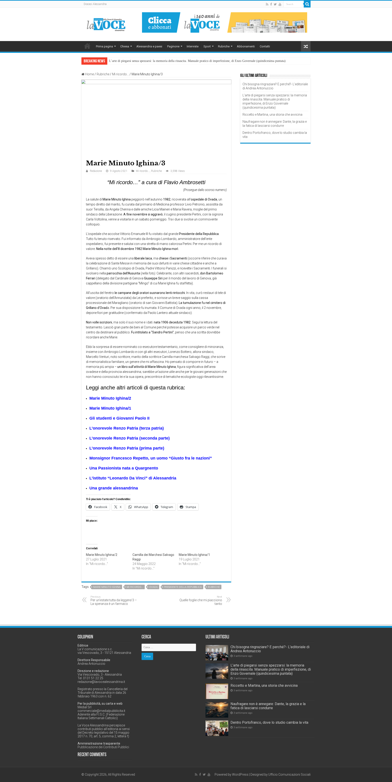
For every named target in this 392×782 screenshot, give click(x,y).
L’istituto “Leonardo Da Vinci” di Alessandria (132, 478)
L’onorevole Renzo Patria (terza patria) (126, 428)
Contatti (265, 46)
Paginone (173, 46)
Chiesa (124, 46)
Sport (207, 46)
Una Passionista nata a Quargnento (123, 468)
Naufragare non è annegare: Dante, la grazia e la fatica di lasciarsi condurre (268, 706)
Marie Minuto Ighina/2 (110, 398)
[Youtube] (280, 4)
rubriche (214, 587)
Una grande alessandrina (113, 488)
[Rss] (267, 4)
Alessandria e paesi (149, 46)
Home (87, 46)
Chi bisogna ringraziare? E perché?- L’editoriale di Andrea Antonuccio (269, 649)
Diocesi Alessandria (95, 4)
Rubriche (224, 46)
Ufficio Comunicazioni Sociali (289, 774)
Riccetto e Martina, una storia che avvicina (272, 114)
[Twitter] (275, 4)
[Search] (307, 4)
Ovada (153, 587)
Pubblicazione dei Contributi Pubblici (103, 747)
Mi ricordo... (120, 74)
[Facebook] (271, 4)
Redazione (96, 171)
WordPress (240, 774)
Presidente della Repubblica (183, 587)
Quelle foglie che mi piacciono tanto (200, 600)
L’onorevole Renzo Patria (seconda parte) (129, 438)
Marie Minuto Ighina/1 (110, 408)
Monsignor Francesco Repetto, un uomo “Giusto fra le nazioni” (150, 458)
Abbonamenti (246, 46)
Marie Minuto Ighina (106, 587)
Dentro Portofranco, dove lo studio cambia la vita (269, 722)
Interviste (192, 46)
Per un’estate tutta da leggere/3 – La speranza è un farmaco (114, 600)
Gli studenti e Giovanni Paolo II (119, 418)
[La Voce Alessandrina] (106, 24)
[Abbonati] (224, 22)
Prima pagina (104, 46)
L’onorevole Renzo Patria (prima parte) (126, 448)
